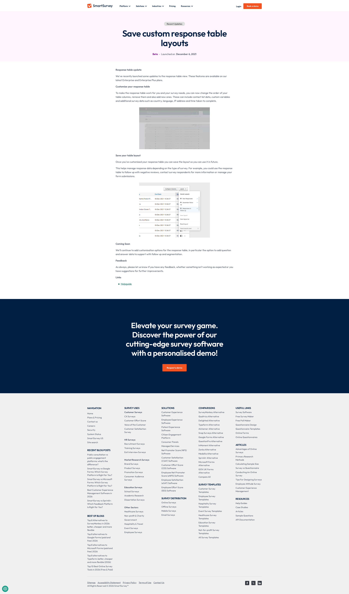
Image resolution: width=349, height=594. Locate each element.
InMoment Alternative (209, 445)
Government (130, 519)
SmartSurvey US (95, 438)
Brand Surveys (131, 464)
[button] (125, 6)
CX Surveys (129, 416)
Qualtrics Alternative (208, 416)
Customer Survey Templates (206, 490)
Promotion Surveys (133, 472)
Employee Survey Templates (206, 498)
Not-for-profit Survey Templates (208, 532)
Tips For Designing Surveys (249, 479)
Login (238, 6)
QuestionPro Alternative (210, 441)
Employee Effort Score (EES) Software (172, 489)
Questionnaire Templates (248, 428)
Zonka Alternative (207, 449)
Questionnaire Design (246, 424)
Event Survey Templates (210, 511)
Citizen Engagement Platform (171, 436)
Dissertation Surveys (134, 499)
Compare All (204, 476)
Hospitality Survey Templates (207, 505)
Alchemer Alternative (209, 428)
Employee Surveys (133, 532)
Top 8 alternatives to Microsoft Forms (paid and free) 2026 (100, 548)
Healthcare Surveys (133, 511)
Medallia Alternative (208, 453)
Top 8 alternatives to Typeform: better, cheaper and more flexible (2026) (100, 558)
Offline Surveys (168, 506)
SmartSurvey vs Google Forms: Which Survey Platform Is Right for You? (99, 471)
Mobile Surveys (168, 510)
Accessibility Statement (109, 582)
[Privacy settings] (5, 589)
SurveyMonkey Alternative (211, 412)
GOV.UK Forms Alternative (205, 471)
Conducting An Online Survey (246, 474)
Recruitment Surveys (134, 443)
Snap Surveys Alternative (210, 433)
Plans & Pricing (94, 417)
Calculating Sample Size (247, 464)
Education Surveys (133, 487)
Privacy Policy (129, 582)
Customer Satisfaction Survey (135, 430)
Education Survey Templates (206, 524)
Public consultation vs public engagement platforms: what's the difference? (97, 459)
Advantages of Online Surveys (246, 451)
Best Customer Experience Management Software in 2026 (100, 493)
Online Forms (242, 433)
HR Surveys (129, 439)
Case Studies (242, 507)
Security (91, 430)
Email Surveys (168, 515)
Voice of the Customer (135, 424)
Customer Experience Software (172, 414)
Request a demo (174, 367)
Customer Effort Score (135, 420)
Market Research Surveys (136, 459)
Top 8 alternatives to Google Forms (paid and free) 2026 (98, 537)
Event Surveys (131, 528)
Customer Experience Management (246, 490)
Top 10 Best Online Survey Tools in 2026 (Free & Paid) (100, 568)
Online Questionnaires (246, 437)
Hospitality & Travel (133, 524)
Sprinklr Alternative (208, 458)
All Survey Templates (208, 537)
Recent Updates (174, 24)
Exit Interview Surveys (135, 452)
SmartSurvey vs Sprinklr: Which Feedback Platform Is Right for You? (100, 503)
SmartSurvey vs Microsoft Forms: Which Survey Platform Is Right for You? (99, 482)
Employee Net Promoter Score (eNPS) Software (173, 474)
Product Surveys (132, 468)
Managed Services (170, 446)
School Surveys (131, 491)
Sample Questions (244, 515)
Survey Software (244, 412)
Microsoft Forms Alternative (206, 464)
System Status (94, 434)
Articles (239, 511)
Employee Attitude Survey (248, 483)
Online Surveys (168, 502)
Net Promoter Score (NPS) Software (174, 452)
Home (90, 413)
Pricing (172, 6)
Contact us (92, 421)
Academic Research (134, 495)
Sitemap (91, 582)
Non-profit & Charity (134, 515)
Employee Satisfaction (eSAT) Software (172, 481)
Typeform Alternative (209, 424)
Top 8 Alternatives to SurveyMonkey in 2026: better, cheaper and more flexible (99, 525)
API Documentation (245, 519)
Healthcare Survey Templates (207, 517)
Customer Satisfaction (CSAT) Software (172, 459)
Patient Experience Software (170, 429)
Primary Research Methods (244, 458)
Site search (92, 442)
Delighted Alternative (209, 420)
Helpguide (126, 283)
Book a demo (252, 6)
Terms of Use (145, 582)
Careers (91, 425)
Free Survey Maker (245, 416)
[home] (103, 6)
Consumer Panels (169, 442)
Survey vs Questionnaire (247, 468)
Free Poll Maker (243, 420)
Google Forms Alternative (211, 437)
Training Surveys (132, 448)
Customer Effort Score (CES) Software (172, 467)
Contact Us (159, 582)
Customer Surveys (133, 412)
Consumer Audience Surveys (134, 478)
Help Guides (241, 503)
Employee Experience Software (172, 421)
